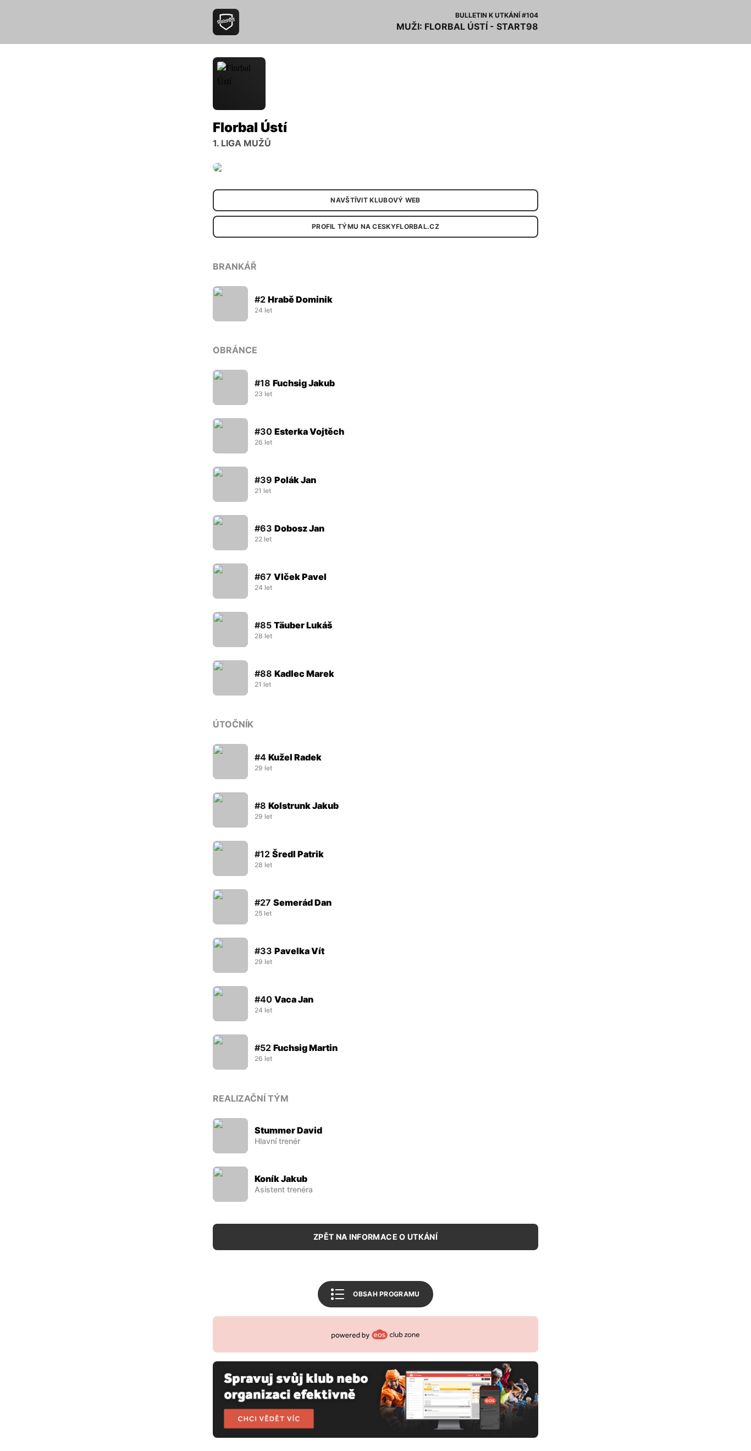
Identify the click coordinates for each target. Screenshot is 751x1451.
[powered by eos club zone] (375, 1377)
